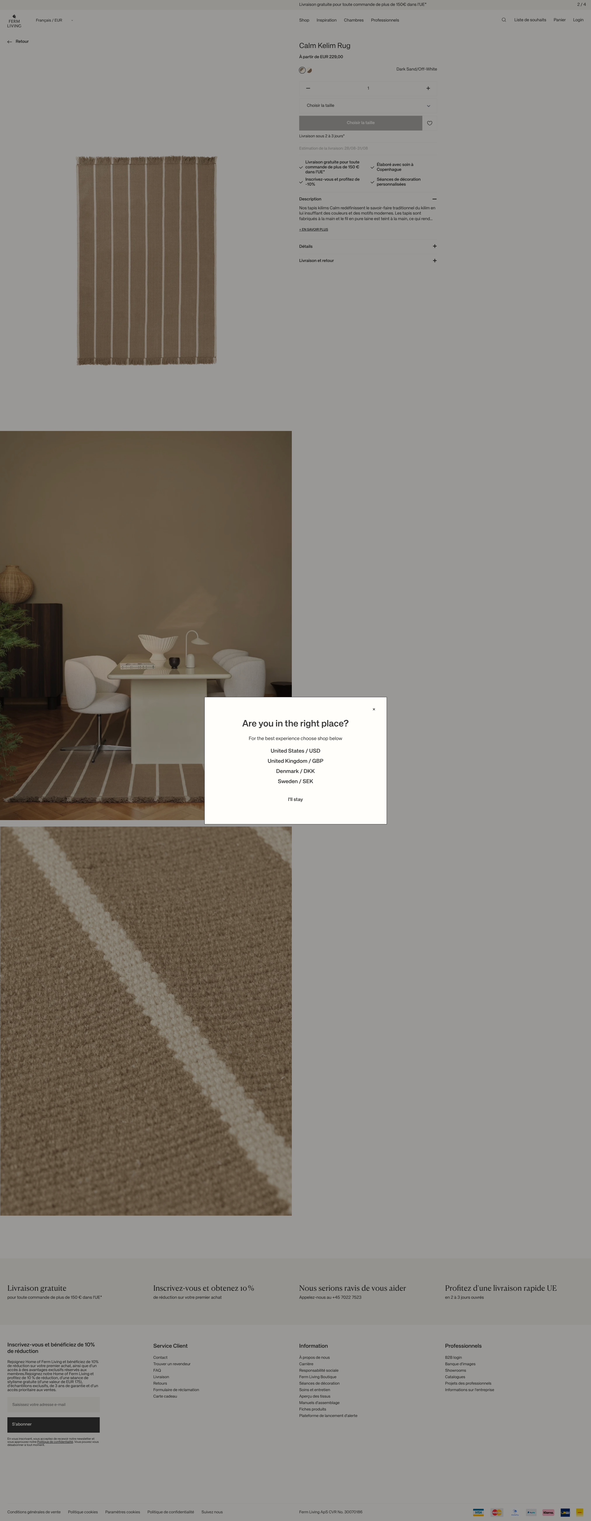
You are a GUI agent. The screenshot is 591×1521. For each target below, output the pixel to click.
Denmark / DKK (295, 772)
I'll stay (295, 799)
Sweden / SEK (295, 782)
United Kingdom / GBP (295, 761)
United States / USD (295, 751)
